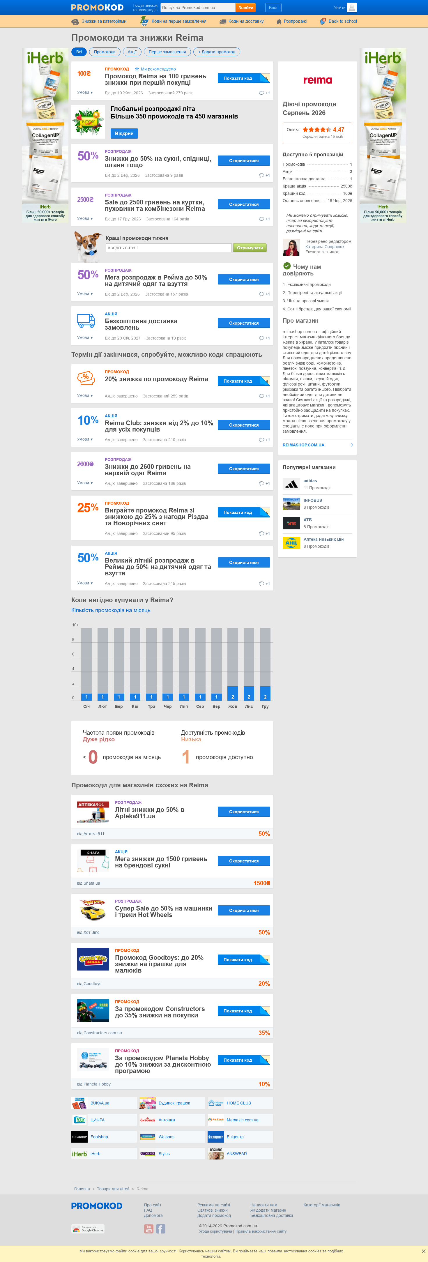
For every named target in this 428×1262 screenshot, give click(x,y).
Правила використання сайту (261, 1231)
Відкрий (124, 133)
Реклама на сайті (213, 1205)
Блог (273, 7)
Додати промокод (214, 1215)
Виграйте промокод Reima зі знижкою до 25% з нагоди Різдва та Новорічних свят (156, 517)
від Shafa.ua (88, 883)
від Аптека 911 (91, 833)
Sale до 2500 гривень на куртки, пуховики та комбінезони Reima (155, 205)
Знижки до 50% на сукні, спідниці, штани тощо (158, 162)
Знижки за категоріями (104, 21)
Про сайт (152, 1205)
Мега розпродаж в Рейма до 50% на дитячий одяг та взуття (156, 280)
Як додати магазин (268, 1210)
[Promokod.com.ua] (97, 7)
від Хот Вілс (88, 932)
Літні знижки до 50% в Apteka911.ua (150, 813)
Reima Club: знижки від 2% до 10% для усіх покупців (159, 426)
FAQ (148, 1210)
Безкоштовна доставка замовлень (141, 324)
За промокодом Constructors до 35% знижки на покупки (160, 1012)
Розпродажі (295, 21)
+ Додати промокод (216, 52)
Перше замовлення (167, 52)
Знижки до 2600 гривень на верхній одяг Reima (148, 470)
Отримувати (250, 247)
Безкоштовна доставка (271, 1215)
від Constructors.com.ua (99, 1033)
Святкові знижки (212, 1210)
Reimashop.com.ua (303, 445)
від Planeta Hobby (94, 1084)
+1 (268, 93)
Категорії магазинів (322, 1205)
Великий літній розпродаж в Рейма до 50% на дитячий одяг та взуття (158, 567)
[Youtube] (149, 1228)
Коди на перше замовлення (179, 21)
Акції (132, 52)
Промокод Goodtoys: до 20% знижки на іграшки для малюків (159, 964)
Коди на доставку (246, 21)
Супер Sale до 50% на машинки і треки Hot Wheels (164, 911)
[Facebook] (161, 1228)
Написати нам (263, 1205)
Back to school (343, 21)
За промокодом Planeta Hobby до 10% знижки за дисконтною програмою (163, 1064)
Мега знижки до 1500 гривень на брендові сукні (161, 862)
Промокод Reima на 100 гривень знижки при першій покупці (155, 79)
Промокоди (105, 52)
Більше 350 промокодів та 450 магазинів (174, 112)
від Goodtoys (89, 983)
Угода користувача (215, 1231)
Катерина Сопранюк (324, 246)
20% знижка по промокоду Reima (156, 379)
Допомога (153, 1215)
